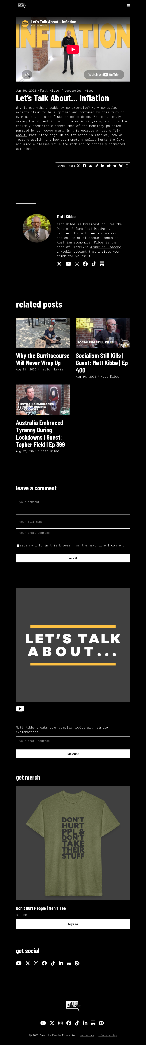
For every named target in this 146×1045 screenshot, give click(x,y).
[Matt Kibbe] (37, 228)
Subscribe (73, 754)
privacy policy (107, 1035)
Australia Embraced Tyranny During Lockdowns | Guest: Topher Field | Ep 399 (40, 433)
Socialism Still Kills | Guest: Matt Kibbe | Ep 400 (102, 362)
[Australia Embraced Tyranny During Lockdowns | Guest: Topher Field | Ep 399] (43, 400)
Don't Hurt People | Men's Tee (41, 908)
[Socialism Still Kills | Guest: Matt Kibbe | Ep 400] (103, 333)
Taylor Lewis (52, 369)
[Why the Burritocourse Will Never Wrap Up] (43, 333)
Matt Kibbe (49, 90)
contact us (87, 1035)
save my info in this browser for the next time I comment (72, 545)
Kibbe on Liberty (105, 247)
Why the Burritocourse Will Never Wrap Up (43, 359)
